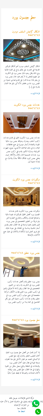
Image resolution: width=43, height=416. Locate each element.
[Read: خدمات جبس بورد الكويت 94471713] (21, 122)
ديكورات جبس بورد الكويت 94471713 (26, 181)
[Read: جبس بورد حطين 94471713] (21, 267)
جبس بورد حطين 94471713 (25, 253)
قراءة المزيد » (35, 93)
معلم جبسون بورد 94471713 (26, 320)
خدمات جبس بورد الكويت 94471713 (27, 107)
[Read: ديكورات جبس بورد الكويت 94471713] (21, 196)
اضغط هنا (21, 411)
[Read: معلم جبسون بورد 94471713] (21, 336)
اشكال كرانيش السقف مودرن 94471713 (26, 33)
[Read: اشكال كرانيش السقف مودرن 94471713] (21, 50)
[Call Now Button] (38, 411)
